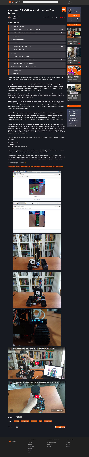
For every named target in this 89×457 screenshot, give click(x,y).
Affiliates (68, 442)
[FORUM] (15, 4)
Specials (68, 444)
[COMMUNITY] (12, 4)
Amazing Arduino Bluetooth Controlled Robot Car (73, 96)
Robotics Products (73, 118)
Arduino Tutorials (72, 125)
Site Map (49, 446)
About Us (30, 442)
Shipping (30, 448)
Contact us (49, 444)
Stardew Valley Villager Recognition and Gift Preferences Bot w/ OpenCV (73, 39)
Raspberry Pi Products (73, 110)
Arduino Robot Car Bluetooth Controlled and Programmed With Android (73, 77)
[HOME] (10, 4)
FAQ (29, 452)
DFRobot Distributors (51, 442)
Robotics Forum (72, 115)
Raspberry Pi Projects (73, 111)
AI (40, 421)
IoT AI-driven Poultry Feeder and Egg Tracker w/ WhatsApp (74, 58)
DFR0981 (70, 60)
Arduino (17, 421)
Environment (48, 421)
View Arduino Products (73, 120)
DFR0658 (70, 41)
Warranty (30, 444)
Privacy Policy (31, 446)
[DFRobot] (14, 2)
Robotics (34, 421)
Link (63, 29)
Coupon (68, 446)
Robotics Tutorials (72, 116)
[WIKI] (16, 4)
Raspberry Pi (25, 421)
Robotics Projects (72, 113)
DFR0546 (74, 41)
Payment (30, 450)
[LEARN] (20, 4)
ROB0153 (70, 79)
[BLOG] (18, 4)
